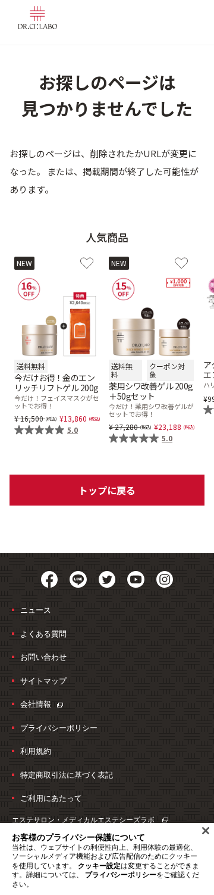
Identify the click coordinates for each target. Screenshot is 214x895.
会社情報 (35, 704)
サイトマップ (43, 680)
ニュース (35, 610)
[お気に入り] (86, 263)
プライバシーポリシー (58, 727)
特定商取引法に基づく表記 (66, 774)
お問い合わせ (43, 657)
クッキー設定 (99, 866)
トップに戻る (107, 490)
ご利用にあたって (51, 798)
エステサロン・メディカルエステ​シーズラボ (84, 819)
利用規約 (35, 751)
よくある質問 (43, 633)
